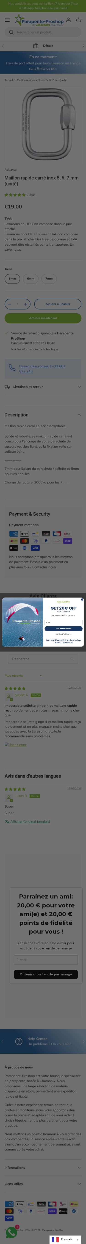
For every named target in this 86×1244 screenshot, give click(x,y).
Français (66, 1239)
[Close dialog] (82, 599)
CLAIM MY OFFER (63, 628)
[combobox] (65, 1239)
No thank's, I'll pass (63, 634)
